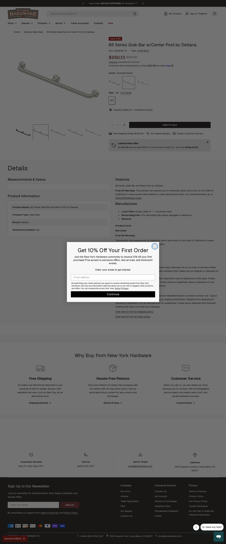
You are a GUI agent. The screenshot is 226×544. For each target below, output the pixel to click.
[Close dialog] (155, 246)
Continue (113, 294)
